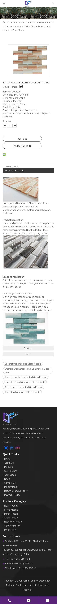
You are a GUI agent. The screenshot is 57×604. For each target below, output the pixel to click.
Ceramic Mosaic (12, 525)
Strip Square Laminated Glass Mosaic (23, 387)
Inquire (20, 138)
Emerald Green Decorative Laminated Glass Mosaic (27, 370)
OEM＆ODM (10, 471)
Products (8, 467)
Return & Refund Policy (16, 491)
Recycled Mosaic (13, 521)
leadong (27, 589)
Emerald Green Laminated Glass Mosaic (25, 382)
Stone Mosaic (11, 509)
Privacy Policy (11, 487)
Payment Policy (12, 495)
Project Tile (10, 529)
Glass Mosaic (11, 517)
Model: (7, 167)
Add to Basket (21, 146)
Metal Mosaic (11, 513)
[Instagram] (17, 448)
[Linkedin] (12, 448)
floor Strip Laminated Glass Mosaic (22, 392)
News (7, 479)
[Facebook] (6, 448)
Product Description (15, 170)
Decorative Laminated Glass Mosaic (23, 363)
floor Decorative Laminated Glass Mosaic (25, 377)
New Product (11, 505)
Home (7, 459)
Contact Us (10, 483)
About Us (9, 463)
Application (10, 475)
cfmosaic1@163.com (22, 563)
